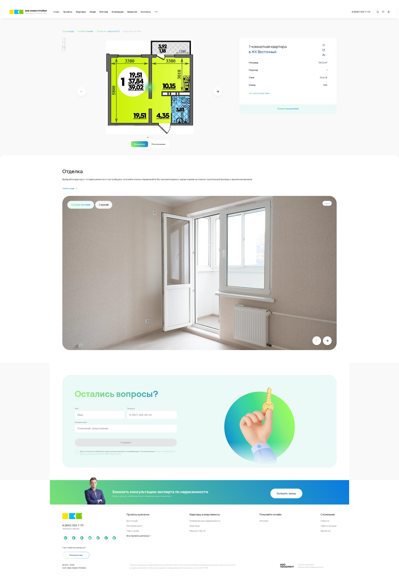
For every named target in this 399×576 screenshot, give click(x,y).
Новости (325, 520)
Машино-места (197, 530)
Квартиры (81, 11)
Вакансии (132, 11)
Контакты (146, 11)
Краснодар (68, 31)
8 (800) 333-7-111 (361, 11)
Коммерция (117, 11)
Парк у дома (133, 530)
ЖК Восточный (85, 31)
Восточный (132, 520)
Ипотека (103, 11)
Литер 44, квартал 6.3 (108, 31)
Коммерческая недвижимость (205, 520)
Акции (93, 11)
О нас (56, 11)
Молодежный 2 (134, 525)
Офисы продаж (329, 525)
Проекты (67, 11)
